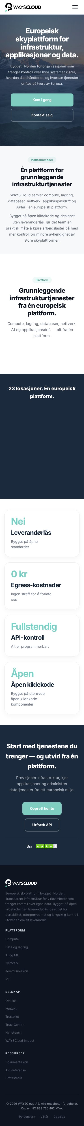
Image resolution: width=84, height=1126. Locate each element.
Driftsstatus (13, 1078)
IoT (7, 979)
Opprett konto (42, 808)
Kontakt (11, 1008)
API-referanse (15, 1070)
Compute (12, 939)
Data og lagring (16, 947)
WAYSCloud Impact (19, 1040)
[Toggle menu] (75, 7)
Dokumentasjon (16, 1062)
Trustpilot (12, 1016)
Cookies (59, 1116)
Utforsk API (42, 825)
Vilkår (44, 1116)
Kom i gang (42, 99)
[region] (42, 454)
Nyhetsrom (13, 1032)
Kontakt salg (41, 115)
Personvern (27, 1116)
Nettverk (11, 963)
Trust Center (14, 1024)
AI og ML (12, 955)
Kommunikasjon (16, 971)
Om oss (10, 1001)
